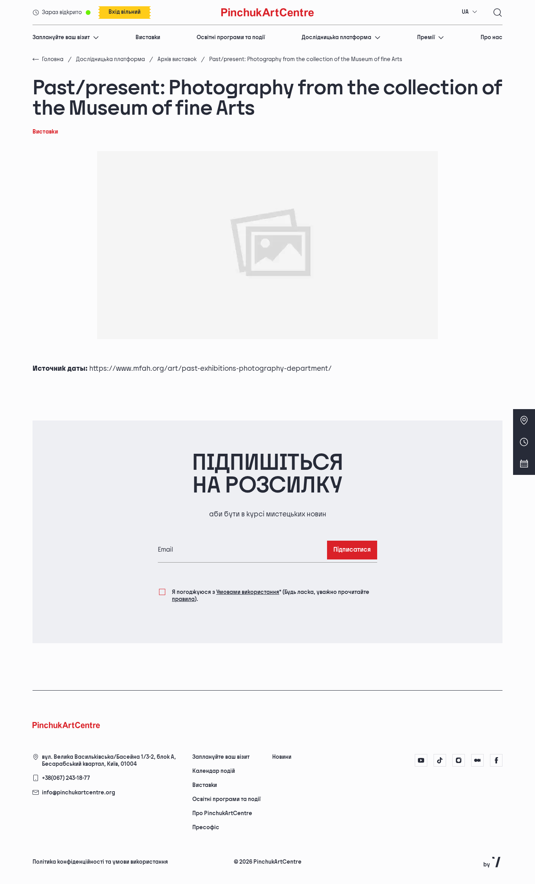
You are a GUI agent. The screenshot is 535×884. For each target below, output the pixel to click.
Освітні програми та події (231, 37)
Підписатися (352, 550)
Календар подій (213, 771)
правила (183, 599)
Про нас (491, 37)
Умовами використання (247, 592)
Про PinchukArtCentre (222, 813)
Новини (281, 757)
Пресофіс (205, 827)
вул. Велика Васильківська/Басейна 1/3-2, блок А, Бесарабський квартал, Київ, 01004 (109, 760)
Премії (426, 37)
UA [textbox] (465, 12)
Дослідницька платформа (336, 37)
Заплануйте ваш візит (61, 37)
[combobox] (469, 12)
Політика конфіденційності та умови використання (100, 862)
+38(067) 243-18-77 (66, 778)
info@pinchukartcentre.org (78, 792)
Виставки (148, 37)
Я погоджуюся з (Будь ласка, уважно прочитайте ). (270, 596)
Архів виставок (177, 59)
